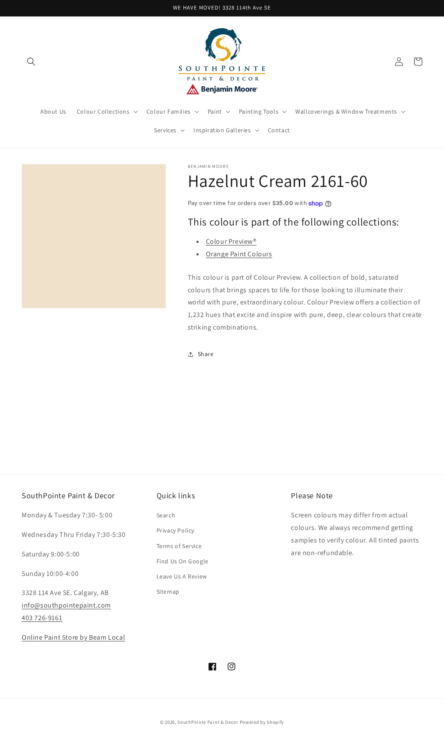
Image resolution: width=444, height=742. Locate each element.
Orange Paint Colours (239, 253)
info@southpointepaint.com (66, 605)
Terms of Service (179, 546)
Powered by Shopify (262, 722)
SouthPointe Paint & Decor (207, 722)
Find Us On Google (183, 561)
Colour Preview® (231, 241)
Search (166, 515)
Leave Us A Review (182, 576)
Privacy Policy (175, 530)
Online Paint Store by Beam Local (73, 637)
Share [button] (206, 354)
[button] (31, 61)
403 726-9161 (42, 617)
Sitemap (168, 591)
